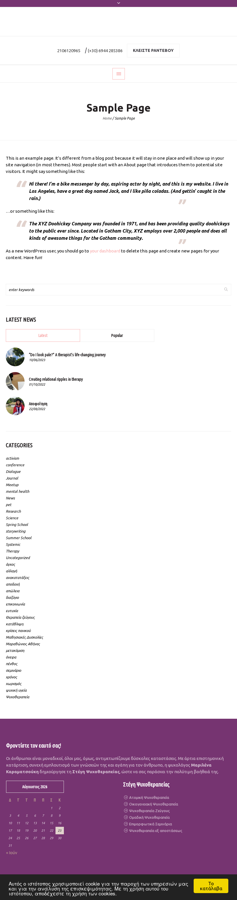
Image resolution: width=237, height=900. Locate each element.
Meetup (12, 485)
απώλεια (12, 591)
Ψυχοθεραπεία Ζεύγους (149, 811)
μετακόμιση (15, 650)
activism (12, 458)
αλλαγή (11, 571)
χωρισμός (13, 684)
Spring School (17, 524)
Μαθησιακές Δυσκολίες (24, 637)
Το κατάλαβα (211, 886)
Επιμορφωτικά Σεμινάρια (150, 824)
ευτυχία (12, 611)
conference (15, 465)
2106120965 (68, 50)
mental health (17, 491)
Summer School (19, 538)
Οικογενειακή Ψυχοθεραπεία (153, 804)
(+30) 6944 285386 (105, 50)
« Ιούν (11, 852)
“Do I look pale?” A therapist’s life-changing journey (67, 354)
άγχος (10, 564)
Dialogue (13, 471)
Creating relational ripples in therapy (56, 379)
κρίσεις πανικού (18, 631)
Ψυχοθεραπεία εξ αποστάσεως (155, 831)
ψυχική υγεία (16, 690)
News (10, 498)
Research (13, 511)
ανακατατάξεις (17, 578)
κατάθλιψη (14, 624)
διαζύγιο (12, 597)
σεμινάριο (13, 670)
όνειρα (11, 657)
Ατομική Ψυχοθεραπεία (148, 797)
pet (8, 505)
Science (12, 518)
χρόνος (11, 677)
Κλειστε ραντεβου (153, 50)
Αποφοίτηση (38, 403)
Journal (12, 478)
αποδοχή (13, 584)
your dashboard (105, 250)
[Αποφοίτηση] (15, 405)
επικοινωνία (15, 604)
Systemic (13, 544)
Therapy (12, 551)
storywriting (15, 531)
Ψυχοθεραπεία (17, 697)
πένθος (11, 664)
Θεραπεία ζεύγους (20, 617)
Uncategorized (18, 558)
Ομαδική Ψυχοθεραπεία (149, 817)
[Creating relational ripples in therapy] (15, 381)
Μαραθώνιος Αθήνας (23, 644)
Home (107, 118)
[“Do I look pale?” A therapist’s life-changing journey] (15, 356)
